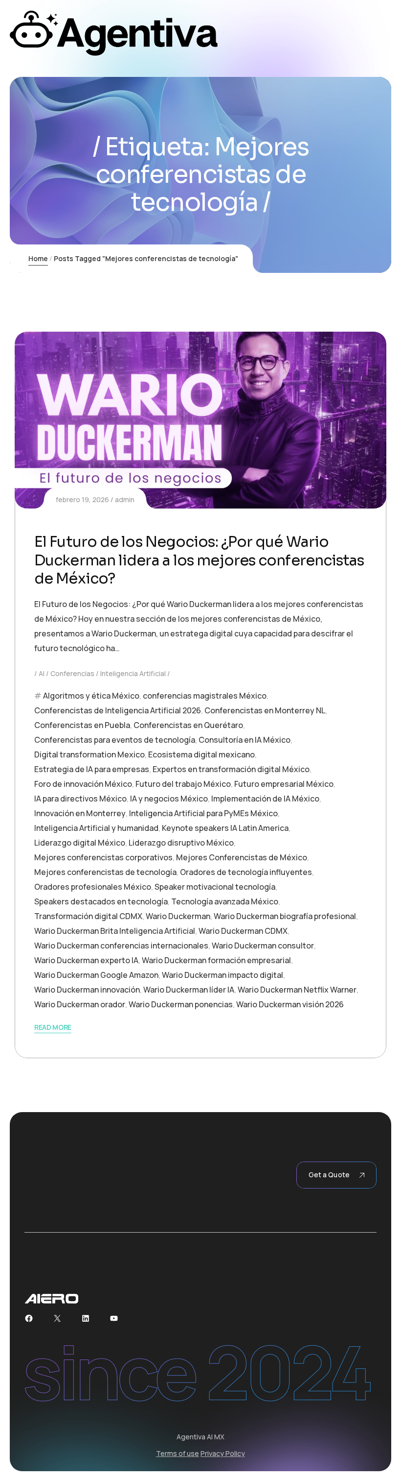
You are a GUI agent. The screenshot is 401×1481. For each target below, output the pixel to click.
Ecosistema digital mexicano (201, 754)
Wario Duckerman (178, 916)
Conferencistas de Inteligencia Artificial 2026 (117, 710)
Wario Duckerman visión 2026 (290, 1004)
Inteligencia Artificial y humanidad (96, 828)
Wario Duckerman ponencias (181, 1004)
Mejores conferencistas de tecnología (105, 872)
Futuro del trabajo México (183, 783)
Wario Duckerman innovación (87, 989)
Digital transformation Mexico (89, 754)
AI (42, 673)
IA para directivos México (80, 798)
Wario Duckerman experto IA (86, 960)
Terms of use (177, 1453)
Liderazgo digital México (79, 842)
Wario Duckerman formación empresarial (216, 960)
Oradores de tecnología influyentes (246, 872)
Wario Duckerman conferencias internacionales (121, 945)
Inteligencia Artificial (133, 673)
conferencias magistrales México (205, 695)
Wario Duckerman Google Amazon (96, 975)
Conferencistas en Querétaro (188, 725)
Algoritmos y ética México (91, 695)
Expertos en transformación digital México (231, 769)
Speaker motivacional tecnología (215, 886)
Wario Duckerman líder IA (188, 989)
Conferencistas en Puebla (82, 725)
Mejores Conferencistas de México (241, 857)
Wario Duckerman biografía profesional (285, 916)
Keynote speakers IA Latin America (225, 828)
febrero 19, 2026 (82, 499)
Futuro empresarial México (284, 783)
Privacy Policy (222, 1453)
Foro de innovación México (83, 783)
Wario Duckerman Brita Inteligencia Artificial (114, 930)
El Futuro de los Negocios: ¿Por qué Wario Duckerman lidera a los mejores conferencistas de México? (199, 560)
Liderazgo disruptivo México (181, 842)
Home (38, 258)
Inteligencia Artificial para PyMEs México (203, 813)
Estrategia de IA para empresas (91, 769)
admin (124, 499)
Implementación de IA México (265, 798)
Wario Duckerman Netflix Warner (297, 989)
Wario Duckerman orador (79, 1004)
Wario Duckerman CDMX (243, 930)
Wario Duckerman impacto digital (222, 975)
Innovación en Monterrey (80, 813)
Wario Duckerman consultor (263, 945)
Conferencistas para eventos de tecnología (114, 739)
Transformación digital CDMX (88, 916)
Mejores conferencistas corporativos (103, 857)
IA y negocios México (169, 798)
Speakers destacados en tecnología (101, 901)
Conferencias (72, 673)
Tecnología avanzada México (224, 901)
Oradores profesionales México (92, 886)
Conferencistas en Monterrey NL (264, 710)
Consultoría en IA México (244, 739)
